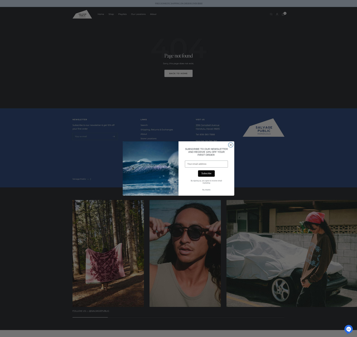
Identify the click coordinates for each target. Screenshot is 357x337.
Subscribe (206, 173)
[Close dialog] (230, 144)
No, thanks (206, 190)
